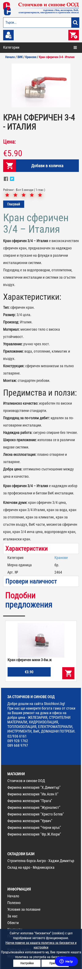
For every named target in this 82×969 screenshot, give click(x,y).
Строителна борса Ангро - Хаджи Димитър (40, 861)
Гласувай (13, 204)
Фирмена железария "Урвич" (29, 821)
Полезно (14, 902)
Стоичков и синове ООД (26, 781)
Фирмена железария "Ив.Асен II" (32, 794)
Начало (13, 896)
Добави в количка (47, 165)
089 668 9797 (17, 745)
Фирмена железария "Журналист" (33, 807)
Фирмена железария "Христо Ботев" (35, 814)
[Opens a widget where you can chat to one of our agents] (66, 961)
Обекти (13, 923)
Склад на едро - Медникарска (30, 867)
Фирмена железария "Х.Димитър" (34, 787)
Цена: (9, 141)
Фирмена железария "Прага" (29, 801)
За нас (12, 916)
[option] (41, 85)
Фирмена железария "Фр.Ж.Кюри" (34, 834)
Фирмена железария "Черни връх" (34, 827)
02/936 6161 (17, 736)
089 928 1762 (17, 741)
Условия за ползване (23, 909)
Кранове (61, 557)
